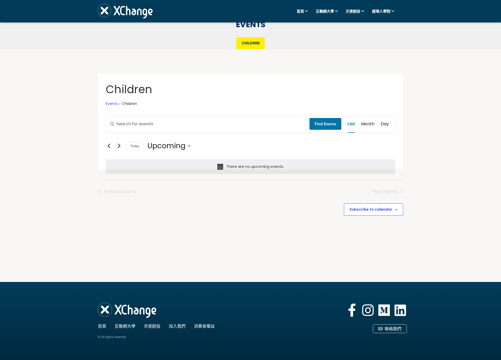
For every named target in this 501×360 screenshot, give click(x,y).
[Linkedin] (400, 310)
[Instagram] (367, 310)
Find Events (325, 123)
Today (134, 145)
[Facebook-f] (351, 310)
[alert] (250, 166)
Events (112, 103)
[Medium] (384, 310)
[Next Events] (119, 146)
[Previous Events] (109, 146)
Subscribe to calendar (370, 209)
